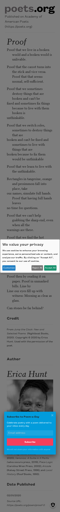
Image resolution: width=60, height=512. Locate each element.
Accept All (50, 268)
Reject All (37, 268)
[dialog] (30, 256)
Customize (9, 268)
